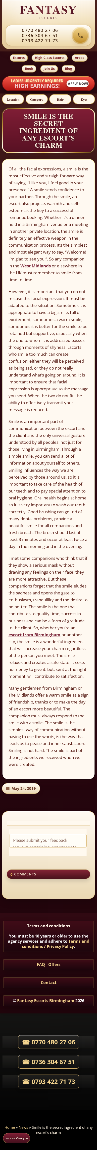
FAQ (41, 964)
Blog (68, 68)
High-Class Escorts (49, 57)
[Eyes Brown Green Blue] (84, 99)
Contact (48, 982)
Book (29, 68)
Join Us (49, 68)
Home (9, 1127)
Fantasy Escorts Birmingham (45, 1000)
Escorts (19, 57)
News (23, 1127)
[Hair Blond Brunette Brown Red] (60, 99)
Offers (54, 964)
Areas (79, 57)
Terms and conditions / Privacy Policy (55, 944)
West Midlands (35, 266)
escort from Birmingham (34, 634)
